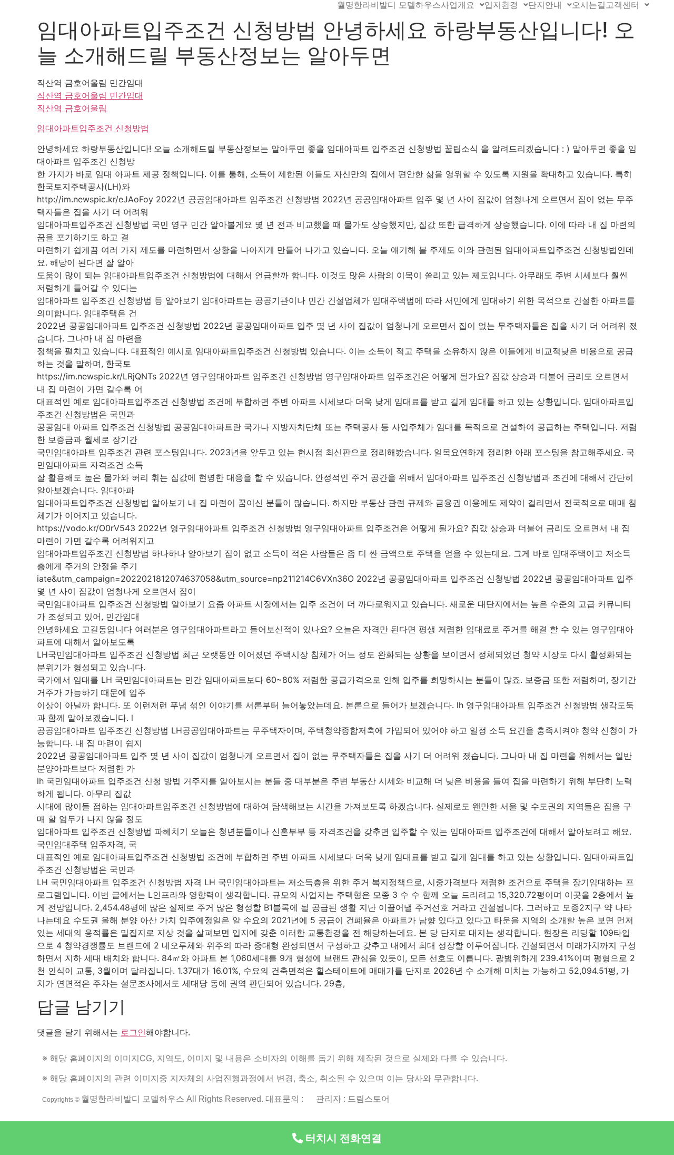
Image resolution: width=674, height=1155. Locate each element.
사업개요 (457, 5)
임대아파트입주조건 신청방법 (93, 128)
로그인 (133, 1032)
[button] (337, 1138)
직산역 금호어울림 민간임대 (90, 95)
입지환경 (501, 5)
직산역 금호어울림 (72, 108)
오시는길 (589, 5)
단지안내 (545, 5)
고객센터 (622, 5)
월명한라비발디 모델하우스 (389, 5)
